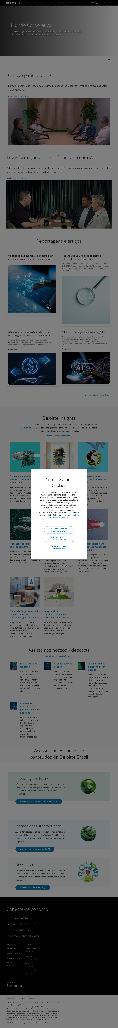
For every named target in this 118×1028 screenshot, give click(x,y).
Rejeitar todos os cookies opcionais (59, 538)
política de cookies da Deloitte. (64, 516)
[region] (59, 514)
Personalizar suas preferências (59, 547)
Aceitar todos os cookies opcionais (59, 529)
